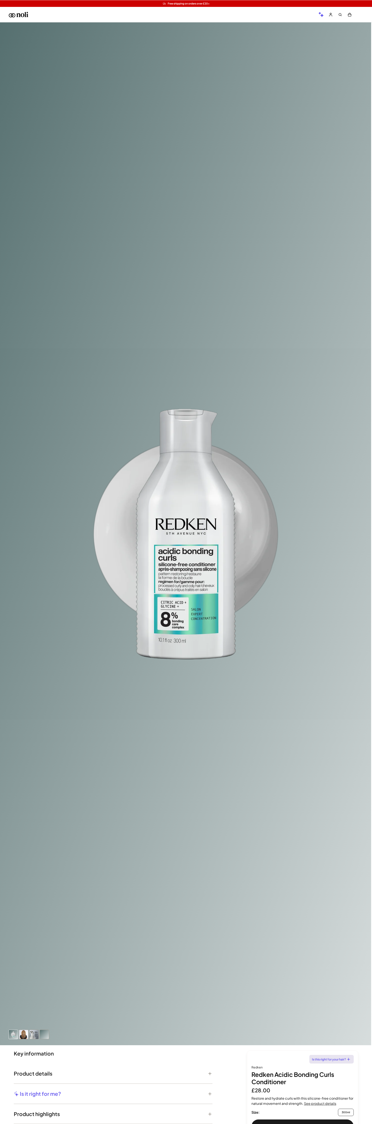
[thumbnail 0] (13, 1034)
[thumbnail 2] (34, 1034)
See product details (320, 1103)
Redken (257, 1067)
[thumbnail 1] (23, 1034)
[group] (321, 14)
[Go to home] (18, 15)
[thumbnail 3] (44, 1034)
